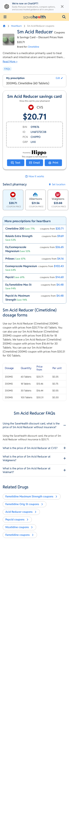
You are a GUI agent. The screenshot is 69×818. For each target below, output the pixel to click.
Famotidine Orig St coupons (22, 504)
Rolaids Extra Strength (18, 236)
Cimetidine (33, 46)
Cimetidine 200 (14, 228)
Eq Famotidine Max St (18, 284)
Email (36, 162)
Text (17, 162)
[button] (64, 17)
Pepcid (9, 277)
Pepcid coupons (14, 519)
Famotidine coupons (17, 535)
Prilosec (10, 258)
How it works (36, 176)
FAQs (7, 68)
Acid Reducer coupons (18, 512)
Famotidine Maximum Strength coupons (29, 496)
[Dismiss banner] (62, 7)
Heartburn (16, 25)
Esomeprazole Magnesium (21, 266)
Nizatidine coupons (17, 527)
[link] (34, 228)
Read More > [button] (10, 61)
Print (55, 162)
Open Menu (5, 17)
